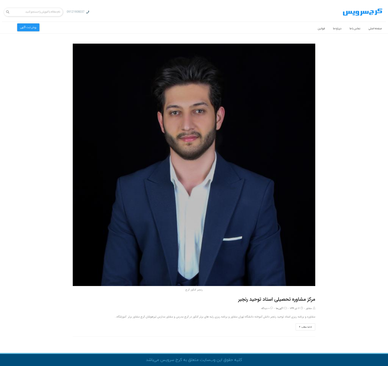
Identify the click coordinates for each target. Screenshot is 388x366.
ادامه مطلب (306, 327)
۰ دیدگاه (265, 308)
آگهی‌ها (279, 308)
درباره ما (337, 28)
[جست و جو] (7, 12)
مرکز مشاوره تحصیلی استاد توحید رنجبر (276, 299)
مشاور (309, 308)
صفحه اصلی (375, 28)
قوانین (321, 28)
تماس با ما (355, 28)
